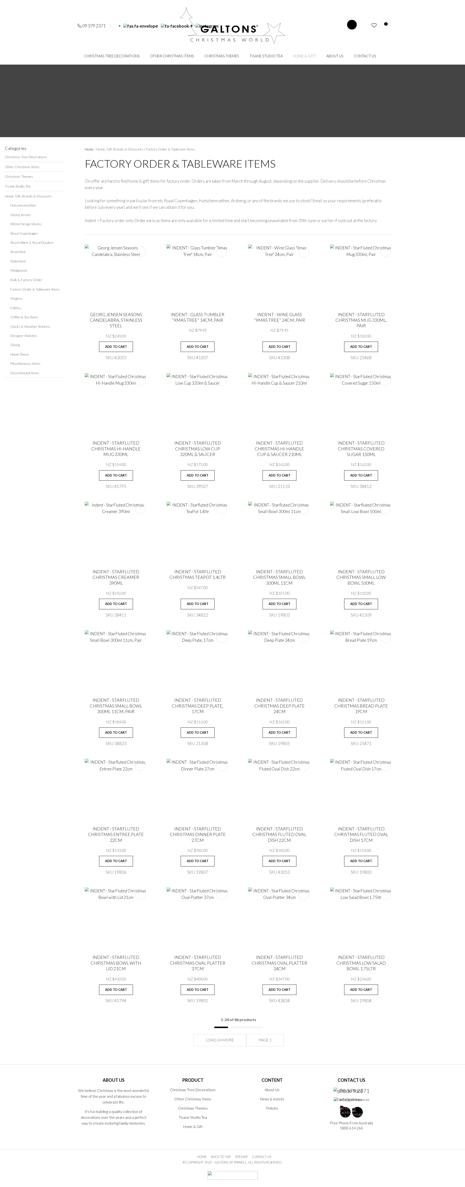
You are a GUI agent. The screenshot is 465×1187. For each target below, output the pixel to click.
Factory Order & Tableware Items (35, 289)
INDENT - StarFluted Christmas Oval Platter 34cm (279, 963)
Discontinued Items (24, 373)
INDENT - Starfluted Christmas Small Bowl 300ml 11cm (279, 577)
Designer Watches (23, 336)
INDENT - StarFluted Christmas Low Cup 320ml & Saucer (197, 448)
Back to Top (221, 1157)
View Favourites (374, 25)
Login (365, 25)
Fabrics (15, 308)
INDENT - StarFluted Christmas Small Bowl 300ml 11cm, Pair (116, 705)
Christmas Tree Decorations (112, 56)
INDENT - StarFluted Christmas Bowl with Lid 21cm (116, 963)
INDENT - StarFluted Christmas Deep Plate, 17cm (197, 705)
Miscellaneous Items (25, 363)
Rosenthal (17, 252)
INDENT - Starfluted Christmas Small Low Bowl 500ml (361, 577)
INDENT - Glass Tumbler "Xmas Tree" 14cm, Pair (198, 317)
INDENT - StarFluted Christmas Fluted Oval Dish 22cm (279, 834)
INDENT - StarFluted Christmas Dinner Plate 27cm (198, 834)
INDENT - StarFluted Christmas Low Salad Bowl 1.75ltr (361, 963)
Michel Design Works (26, 224)
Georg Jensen (20, 215)
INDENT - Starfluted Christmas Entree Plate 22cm (116, 834)
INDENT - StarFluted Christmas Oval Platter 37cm (197, 963)
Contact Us (365, 56)
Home (89, 149)
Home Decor (19, 354)
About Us (334, 56)
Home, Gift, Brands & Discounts (28, 196)
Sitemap (241, 1157)
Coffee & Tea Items (24, 317)
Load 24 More (220, 1040)
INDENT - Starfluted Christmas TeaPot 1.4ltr (198, 574)
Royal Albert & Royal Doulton (32, 242)
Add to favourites (140, 251)
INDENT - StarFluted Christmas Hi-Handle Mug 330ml (116, 448)
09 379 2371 (94, 25)
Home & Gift (304, 56)
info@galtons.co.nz (354, 1099)
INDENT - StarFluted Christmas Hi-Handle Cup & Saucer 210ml (279, 448)
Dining (15, 345)
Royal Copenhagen (24, 233)
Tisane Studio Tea (266, 56)
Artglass (16, 298)
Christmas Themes (221, 56)
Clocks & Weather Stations (30, 326)
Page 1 (265, 1040)
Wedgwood (18, 270)
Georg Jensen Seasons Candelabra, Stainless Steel (116, 320)
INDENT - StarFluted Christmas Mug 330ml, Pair (361, 320)
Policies (272, 1108)
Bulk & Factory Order (26, 280)
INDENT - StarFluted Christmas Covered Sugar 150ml (361, 448)
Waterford (18, 261)
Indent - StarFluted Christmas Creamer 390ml (116, 577)
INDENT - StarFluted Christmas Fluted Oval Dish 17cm (361, 834)
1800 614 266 (351, 1128)
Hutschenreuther (23, 205)
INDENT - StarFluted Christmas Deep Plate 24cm (279, 705)
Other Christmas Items (172, 56)
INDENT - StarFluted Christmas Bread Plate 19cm (361, 705)
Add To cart (116, 347)
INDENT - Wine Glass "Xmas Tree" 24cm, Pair (279, 317)
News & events (272, 1099)
